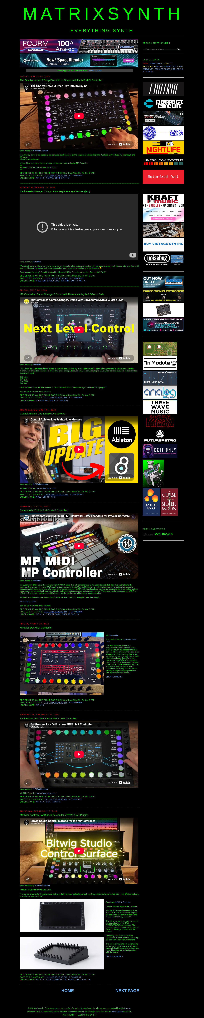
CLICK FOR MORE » (114, 677)
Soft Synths (62, 178)
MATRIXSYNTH (103, 13)
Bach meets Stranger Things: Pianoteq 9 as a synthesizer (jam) (55, 191)
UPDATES (160, 66)
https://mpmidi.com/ (28, 601)
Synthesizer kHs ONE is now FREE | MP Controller (48, 718)
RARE (168, 66)
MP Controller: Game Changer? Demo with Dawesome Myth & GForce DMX (62, 294)
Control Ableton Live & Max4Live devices (42, 413)
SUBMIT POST (156, 64)
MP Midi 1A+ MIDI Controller (36, 627)
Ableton (41, 281)
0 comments (76, 175)
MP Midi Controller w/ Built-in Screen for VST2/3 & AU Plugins (54, 815)
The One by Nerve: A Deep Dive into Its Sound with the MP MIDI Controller (61, 80)
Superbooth (53, 614)
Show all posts (95, 70)
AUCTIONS (177, 66)
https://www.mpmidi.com (46, 488)
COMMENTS (148, 69)
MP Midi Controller (40, 151)
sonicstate (37, 581)
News (71, 980)
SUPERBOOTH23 (70, 614)
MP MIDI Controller (122, 902)
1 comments (76, 612)
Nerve (49, 178)
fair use (127, 1008)
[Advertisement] (163, 586)
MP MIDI (40, 178)
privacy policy (117, 1012)
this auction (113, 635)
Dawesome (53, 281)
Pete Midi (37, 262)
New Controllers (56, 980)
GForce (54, 400)
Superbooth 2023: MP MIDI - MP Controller (44, 510)
